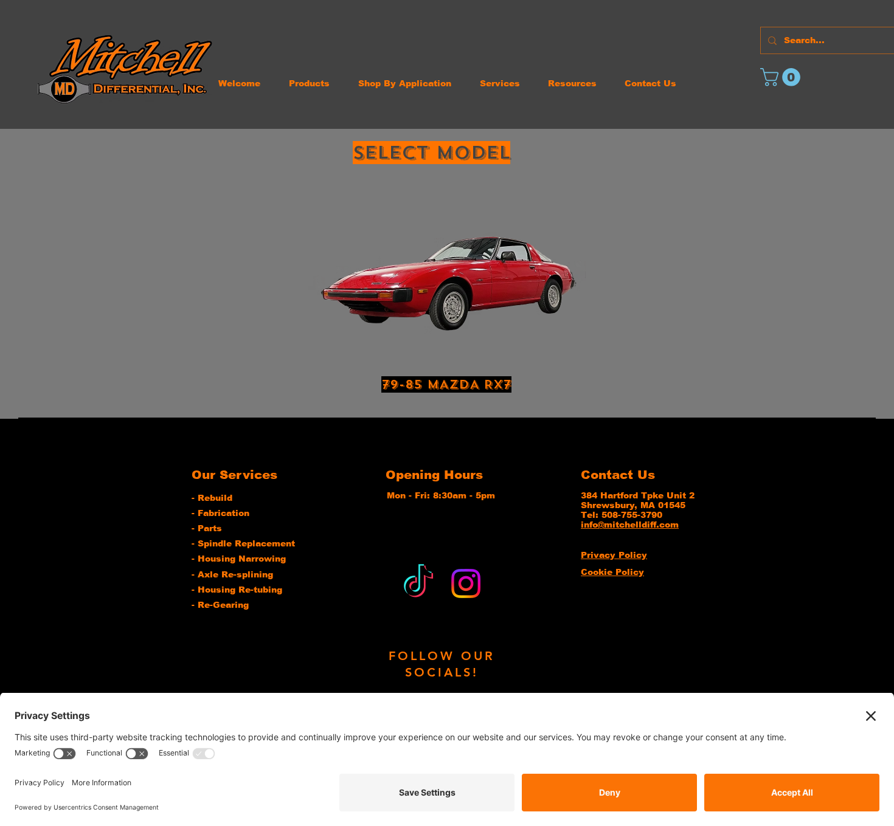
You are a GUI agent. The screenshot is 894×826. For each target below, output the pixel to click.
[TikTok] (418, 583)
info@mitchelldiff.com (630, 524)
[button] (782, 77)
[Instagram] (465, 583)
